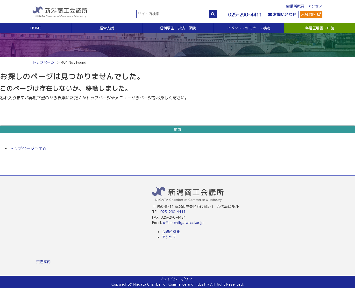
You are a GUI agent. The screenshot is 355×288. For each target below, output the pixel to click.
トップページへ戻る (28, 148)
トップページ (43, 62)
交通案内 (43, 261)
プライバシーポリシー (177, 278)
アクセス (315, 6)
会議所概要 (295, 6)
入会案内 (308, 14)
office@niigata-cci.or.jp (183, 222)
